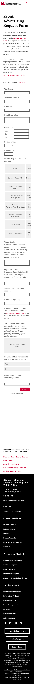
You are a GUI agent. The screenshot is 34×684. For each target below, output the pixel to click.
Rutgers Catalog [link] (9, 529)
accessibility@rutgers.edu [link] (13, 662)
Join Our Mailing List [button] (17, 639)
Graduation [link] (7, 547)
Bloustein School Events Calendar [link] (15, 457)
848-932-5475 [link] (8, 496)
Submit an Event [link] (9, 618)
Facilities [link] (6, 609)
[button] (30, 3)
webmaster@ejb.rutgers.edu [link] (13, 75)
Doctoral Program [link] (9, 569)
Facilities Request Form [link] (11, 471)
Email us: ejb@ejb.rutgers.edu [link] (14, 501)
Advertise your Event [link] (11, 464)
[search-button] (27, 3)
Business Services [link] (9, 600)
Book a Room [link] (8, 460)
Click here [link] (21, 82)
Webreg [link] (6, 533)
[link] (11, 3)
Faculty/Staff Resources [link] (12, 591)
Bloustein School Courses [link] (12, 542)
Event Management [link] (10, 605)
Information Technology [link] (12, 596)
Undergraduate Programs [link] (12, 560)
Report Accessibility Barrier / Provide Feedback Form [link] (18, 665)
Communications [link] (9, 614)
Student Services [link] (9, 525)
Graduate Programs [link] (10, 565)
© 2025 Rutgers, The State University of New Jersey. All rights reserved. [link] (17, 671)
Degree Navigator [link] (9, 538)
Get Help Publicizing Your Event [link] (15, 467)
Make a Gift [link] (7, 506)
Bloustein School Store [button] (17, 631)
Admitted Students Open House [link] (15, 578)
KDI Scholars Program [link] (11, 574)
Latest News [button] (17, 647)
